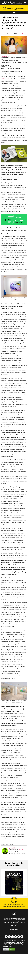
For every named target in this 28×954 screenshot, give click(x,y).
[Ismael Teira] (5, 851)
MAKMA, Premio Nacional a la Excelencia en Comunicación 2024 (15, 8)
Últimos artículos (9, 844)
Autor (3, 844)
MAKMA (21, 849)
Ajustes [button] (6, 949)
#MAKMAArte (5, 56)
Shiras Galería (5, 78)
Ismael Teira (21, 34)
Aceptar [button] (12, 949)
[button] (25, 2)
